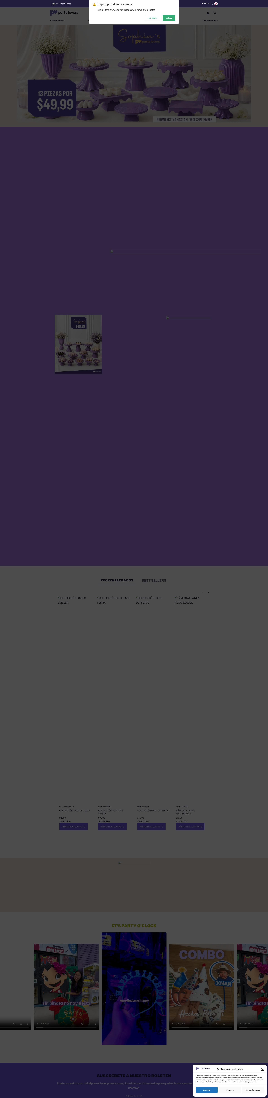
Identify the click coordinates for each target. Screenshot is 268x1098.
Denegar (230, 1090)
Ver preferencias (253, 1090)
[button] (262, 1069)
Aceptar (206, 1090)
